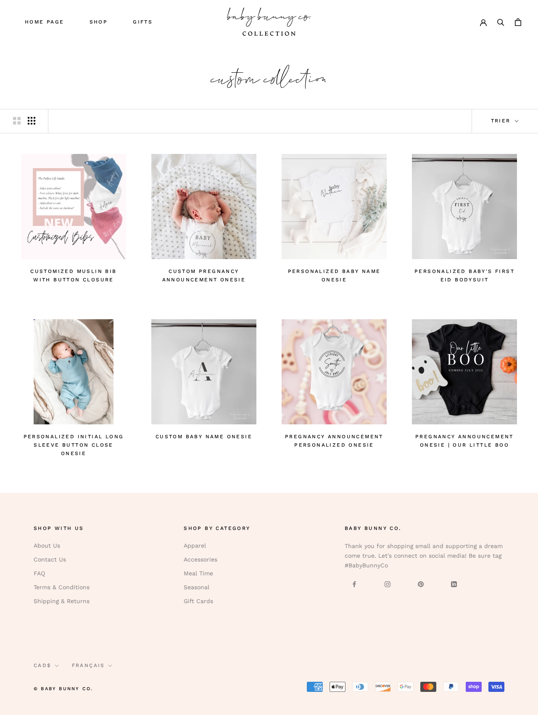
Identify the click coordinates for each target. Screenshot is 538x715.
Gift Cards (198, 601)
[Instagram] (387, 583)
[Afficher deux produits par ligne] (17, 120)
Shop (99, 22)
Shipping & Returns (62, 601)
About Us (47, 545)
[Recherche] (500, 21)
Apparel (195, 545)
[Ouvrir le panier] (518, 22)
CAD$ (43, 665)
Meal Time (198, 573)
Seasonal (196, 587)
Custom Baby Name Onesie (204, 437)
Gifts (143, 22)
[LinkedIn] (454, 583)
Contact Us (50, 559)
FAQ (39, 573)
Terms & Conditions (62, 587)
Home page (44, 22)
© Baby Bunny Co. (63, 688)
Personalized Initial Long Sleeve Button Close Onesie (74, 445)
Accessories (200, 559)
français (88, 665)
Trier (502, 121)
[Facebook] (354, 583)
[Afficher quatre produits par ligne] (31, 120)
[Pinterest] (421, 583)
